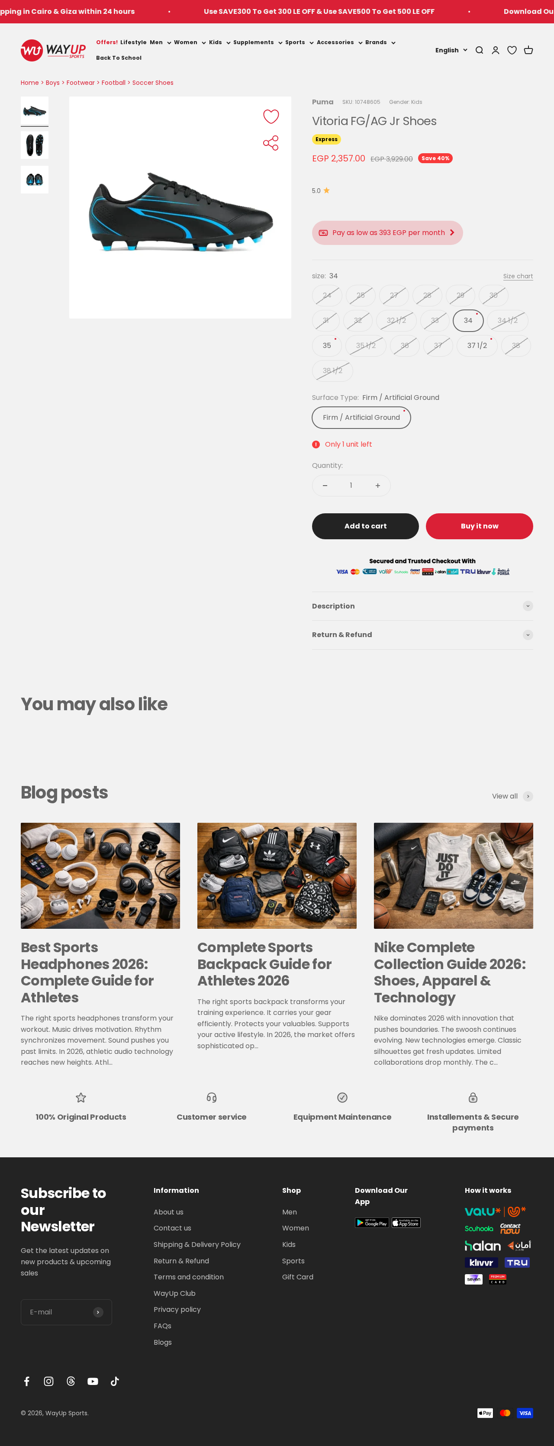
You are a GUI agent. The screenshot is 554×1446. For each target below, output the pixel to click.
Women (185, 42)
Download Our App (509, 11)
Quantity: (327, 465)
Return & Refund (181, 1261)
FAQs (162, 1326)
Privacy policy (177, 1309)
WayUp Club (175, 1293)
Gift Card (297, 1277)
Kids (215, 42)
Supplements (253, 42)
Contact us (172, 1228)
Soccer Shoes (153, 82)
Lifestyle (133, 42)
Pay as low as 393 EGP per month (388, 233)
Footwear (81, 82)
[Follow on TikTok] (115, 1381)
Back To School (119, 57)
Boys (53, 82)
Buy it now (480, 526)
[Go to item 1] (34, 112)
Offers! (107, 42)
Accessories (335, 42)
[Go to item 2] (34, 146)
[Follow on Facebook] (26, 1381)
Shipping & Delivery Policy (197, 1245)
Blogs (163, 1342)
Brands (376, 42)
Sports (295, 42)
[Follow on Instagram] (49, 1381)
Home (30, 82)
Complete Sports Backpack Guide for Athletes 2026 (264, 963)
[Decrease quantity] (325, 485)
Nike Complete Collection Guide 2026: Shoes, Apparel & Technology (449, 972)
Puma (323, 102)
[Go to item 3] (34, 181)
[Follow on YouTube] (93, 1381)
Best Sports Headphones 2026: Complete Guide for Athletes (87, 972)
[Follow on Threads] (71, 1381)
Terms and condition (189, 1277)
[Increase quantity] (377, 485)
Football (114, 82)
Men (156, 42)
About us (169, 1212)
